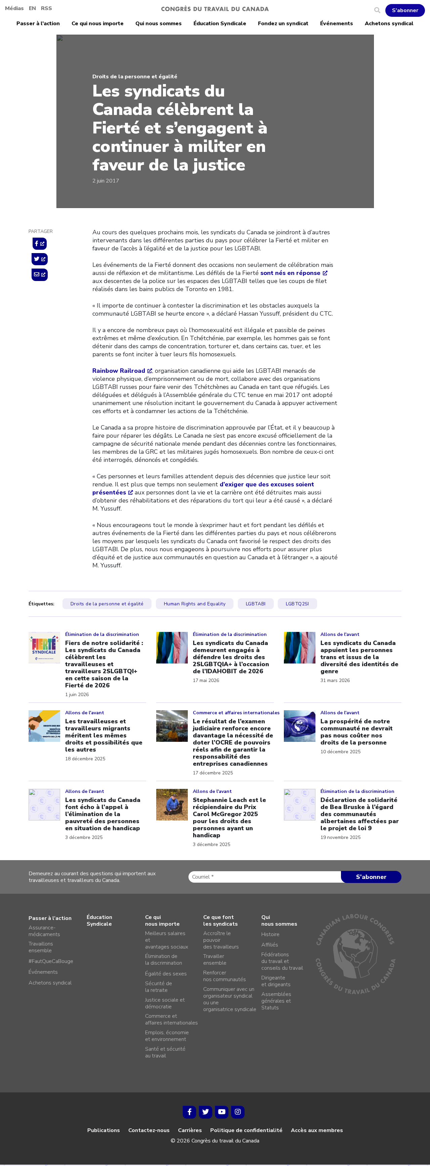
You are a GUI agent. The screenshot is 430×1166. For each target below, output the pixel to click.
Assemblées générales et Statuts (276, 1001)
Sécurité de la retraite (158, 987)
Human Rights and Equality (194, 604)
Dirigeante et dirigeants (276, 981)
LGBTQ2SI (297, 604)
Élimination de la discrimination (163, 959)
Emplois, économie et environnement (167, 1036)
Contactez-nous (149, 1130)
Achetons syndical (389, 23)
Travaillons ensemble (41, 947)
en (32, 8)
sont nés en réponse (290, 273)
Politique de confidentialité (246, 1130)
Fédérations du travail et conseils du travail (282, 961)
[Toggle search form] (379, 10)
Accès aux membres (317, 1130)
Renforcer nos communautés (224, 976)
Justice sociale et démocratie (165, 1003)
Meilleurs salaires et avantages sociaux (166, 940)
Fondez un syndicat (283, 23)
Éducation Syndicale (220, 23)
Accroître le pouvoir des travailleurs (221, 940)
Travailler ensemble (214, 959)
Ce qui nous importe (98, 23)
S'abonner (405, 10)
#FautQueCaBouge (51, 961)
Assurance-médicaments (44, 931)
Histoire (270, 934)
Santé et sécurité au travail (165, 1052)
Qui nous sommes (158, 23)
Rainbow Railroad (118, 371)
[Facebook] (189, 1112)
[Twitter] (205, 1112)
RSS (46, 8)
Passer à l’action (38, 23)
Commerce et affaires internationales (171, 1019)
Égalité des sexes (166, 973)
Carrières (190, 1130)
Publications (103, 1130)
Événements (336, 23)
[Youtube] (221, 1112)
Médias (14, 8)
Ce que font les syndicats (220, 920)
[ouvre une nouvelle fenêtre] (40, 244)
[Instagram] (238, 1112)
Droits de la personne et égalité (134, 76)
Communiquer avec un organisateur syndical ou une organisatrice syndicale (229, 999)
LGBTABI (256, 604)
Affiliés (269, 944)
